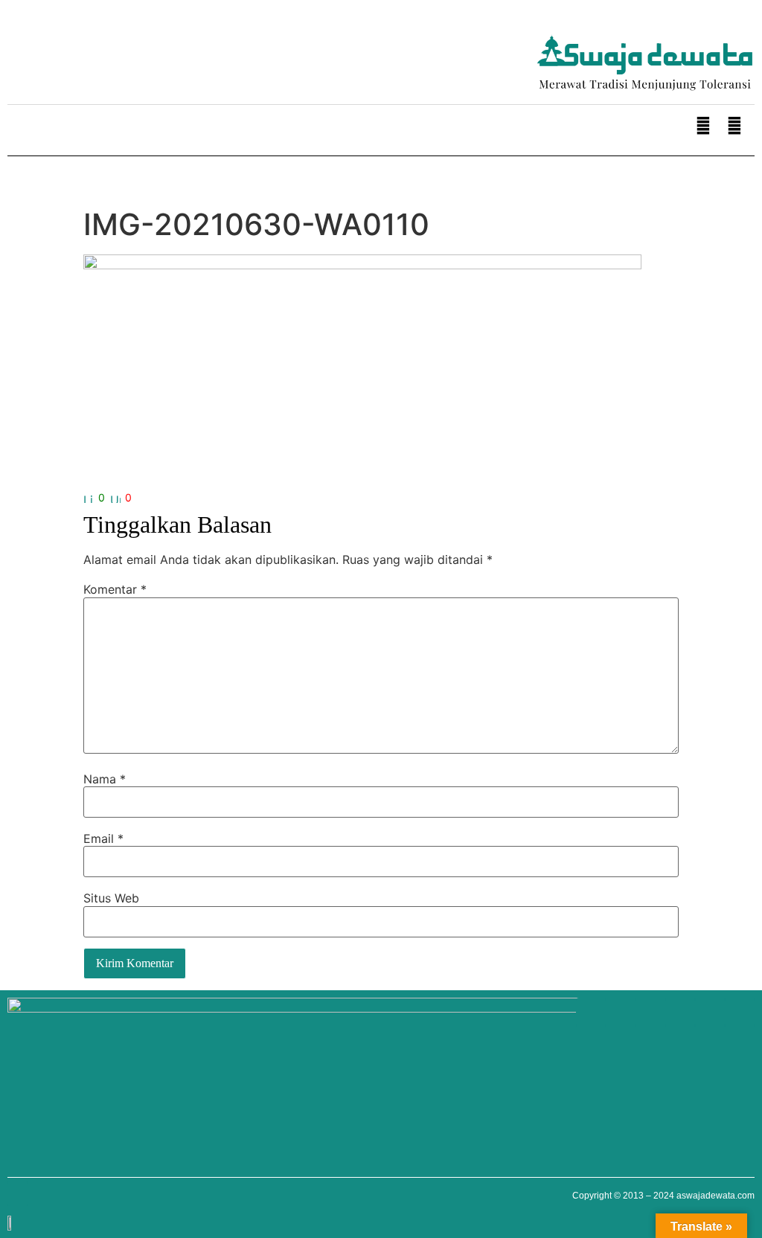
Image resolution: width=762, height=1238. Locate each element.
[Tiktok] (171, 45)
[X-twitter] (141, 45)
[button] (17, 132)
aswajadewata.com (715, 1195)
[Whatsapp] (22, 45)
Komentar (115, 589)
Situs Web (111, 898)
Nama (104, 779)
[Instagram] (112, 45)
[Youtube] (82, 45)
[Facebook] (52, 45)
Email (103, 838)
